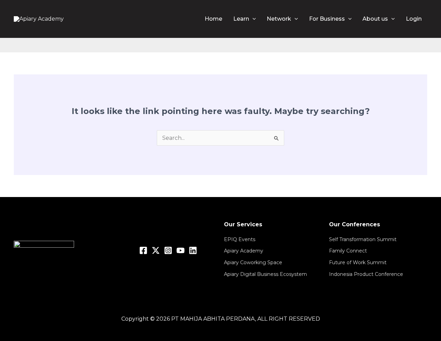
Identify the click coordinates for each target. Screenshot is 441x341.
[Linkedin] (193, 250)
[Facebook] (143, 250)
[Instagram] (168, 250)
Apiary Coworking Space (253, 262)
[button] (252, 18)
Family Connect (348, 251)
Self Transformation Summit (363, 239)
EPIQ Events (239, 239)
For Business (327, 19)
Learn (241, 19)
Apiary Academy (243, 251)
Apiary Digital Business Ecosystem (265, 274)
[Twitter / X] (156, 250)
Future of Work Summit (358, 262)
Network (279, 19)
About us (375, 19)
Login (414, 19)
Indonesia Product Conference (366, 274)
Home (213, 19)
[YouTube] (180, 250)
